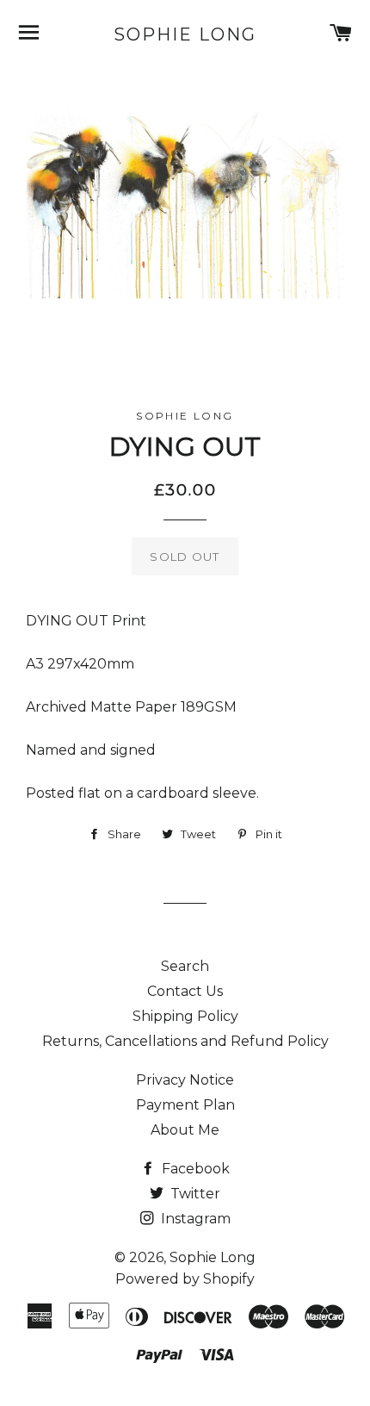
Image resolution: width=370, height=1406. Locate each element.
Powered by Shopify (185, 1279)
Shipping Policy (185, 1016)
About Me (185, 1130)
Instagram (194, 1218)
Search (185, 966)
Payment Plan (185, 1105)
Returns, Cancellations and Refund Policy (185, 1041)
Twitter (193, 1193)
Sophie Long (185, 34)
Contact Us (185, 991)
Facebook (194, 1168)
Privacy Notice (185, 1080)
